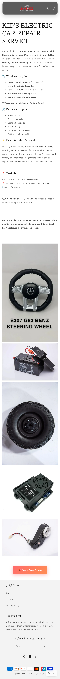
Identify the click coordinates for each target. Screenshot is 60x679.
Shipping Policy (12, 605)
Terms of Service (13, 599)
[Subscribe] (44, 646)
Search (9, 593)
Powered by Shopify (38, 674)
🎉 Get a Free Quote (30, 570)
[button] (6, 8)
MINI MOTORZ (25, 674)
